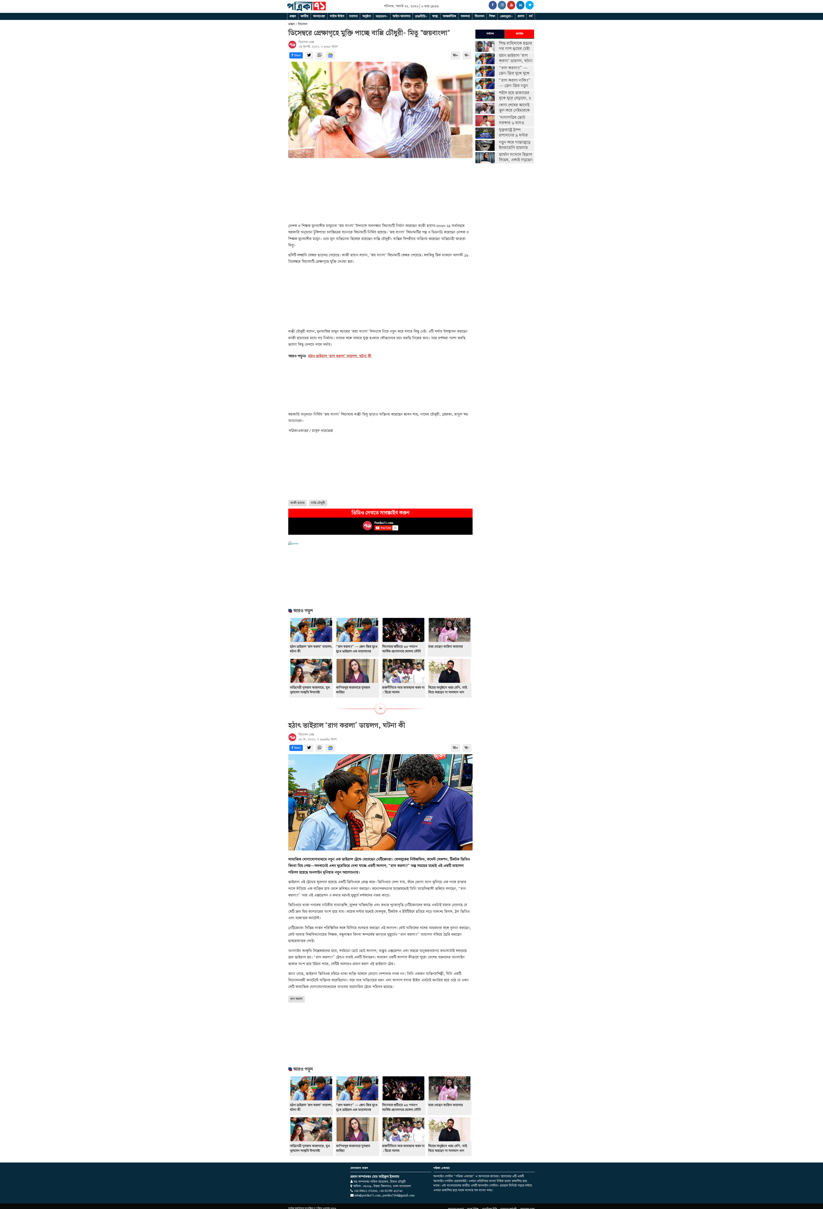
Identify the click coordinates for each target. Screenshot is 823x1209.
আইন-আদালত (401, 16)
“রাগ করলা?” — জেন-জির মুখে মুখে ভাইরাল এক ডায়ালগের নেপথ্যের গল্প (356, 651)
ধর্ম (531, 16)
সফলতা (465, 16)
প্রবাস (521, 16)
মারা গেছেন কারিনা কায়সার (445, 646)
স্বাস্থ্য (435, 16)
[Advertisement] (380, 191)
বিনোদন (479, 16)
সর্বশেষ (490, 34)
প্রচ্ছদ (293, 16)
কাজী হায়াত (297, 503)
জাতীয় (304, 16)
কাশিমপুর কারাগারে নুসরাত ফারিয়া (353, 690)
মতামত (353, 16)
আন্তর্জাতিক (449, 16)
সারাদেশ (381, 16)
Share (297, 55)
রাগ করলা (296, 999)
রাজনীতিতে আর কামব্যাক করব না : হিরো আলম (403, 690)
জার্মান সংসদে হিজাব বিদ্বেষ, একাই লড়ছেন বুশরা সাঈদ (516, 160)
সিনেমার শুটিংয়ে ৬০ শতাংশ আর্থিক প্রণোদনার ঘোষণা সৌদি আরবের (401, 651)
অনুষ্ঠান (366, 16)
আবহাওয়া (319, 16)
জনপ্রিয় (519, 34)
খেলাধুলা (505, 16)
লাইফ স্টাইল (337, 16)
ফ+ (455, 55)
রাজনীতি (420, 16)
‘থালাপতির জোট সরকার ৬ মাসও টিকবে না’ (512, 123)
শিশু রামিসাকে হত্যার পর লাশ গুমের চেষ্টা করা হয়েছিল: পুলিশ (515, 49)
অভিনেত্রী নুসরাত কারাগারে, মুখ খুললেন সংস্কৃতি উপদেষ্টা (310, 690)
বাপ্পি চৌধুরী (318, 503)
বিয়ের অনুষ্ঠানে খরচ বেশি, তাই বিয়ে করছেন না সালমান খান (447, 690)
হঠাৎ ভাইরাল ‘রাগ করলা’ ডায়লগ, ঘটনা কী (339, 356)
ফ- (467, 55)
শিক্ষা (492, 16)
